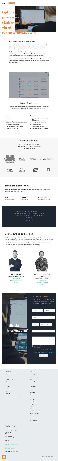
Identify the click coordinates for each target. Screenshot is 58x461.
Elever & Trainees (10, 374)
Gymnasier (8, 391)
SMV (7, 381)
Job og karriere (33, 401)
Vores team (33, 392)
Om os (31, 389)
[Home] (8, 3)
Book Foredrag (33, 384)
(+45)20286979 (41, 280)
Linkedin (16, 282)
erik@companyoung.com (16, 280)
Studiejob (32, 408)
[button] (4, 457)
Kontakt (32, 399)
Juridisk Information (34, 413)
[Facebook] (43, 457)
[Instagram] (45, 457)
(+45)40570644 (16, 278)
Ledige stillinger (33, 404)
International (33, 418)
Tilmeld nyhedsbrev (9, 448)
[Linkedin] (52, 457)
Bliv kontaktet (8, 447)
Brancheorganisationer (11, 384)
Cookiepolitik (33, 415)
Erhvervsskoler (9, 388)
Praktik (31, 406)
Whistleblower (33, 420)
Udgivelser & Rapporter (35, 377)
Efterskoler (8, 386)
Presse (31, 394)
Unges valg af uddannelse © (36, 374)
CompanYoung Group (35, 411)
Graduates (8, 377)
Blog (31, 379)
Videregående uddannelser (12, 395)
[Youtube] (49, 457)
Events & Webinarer (34, 381)
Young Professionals (10, 379)
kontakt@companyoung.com (11, 444)
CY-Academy (33, 386)
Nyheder (32, 397)
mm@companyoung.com (42, 282)
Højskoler (8, 393)
